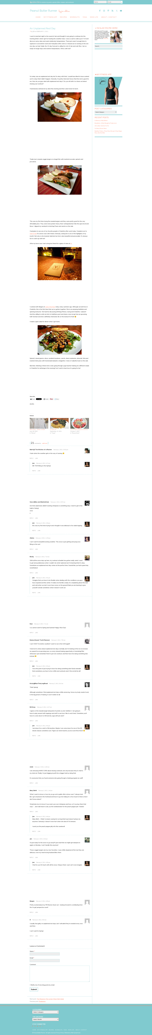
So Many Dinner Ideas (101, 128)
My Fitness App (50, 17)
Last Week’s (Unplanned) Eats (79, 429)
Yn (71, 243)
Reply (32, 458)
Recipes (63, 17)
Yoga (85, 17)
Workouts (75, 17)
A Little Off (53, 429)
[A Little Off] (59, 423)
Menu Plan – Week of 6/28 (37, 429)
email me (105, 38)
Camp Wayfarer (50, 307)
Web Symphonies (75, 1032)
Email (32, 958)
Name (32, 951)
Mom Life (94, 17)
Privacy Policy (60, 1032)
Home (38, 17)
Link (36, 458)
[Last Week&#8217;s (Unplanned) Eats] (79, 423)
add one (44, 443)
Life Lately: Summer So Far (102, 125)
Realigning (42, 1001)
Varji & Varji (33, 233)
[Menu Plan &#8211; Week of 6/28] (39, 423)
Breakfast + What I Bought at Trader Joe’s (106, 123)
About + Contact (109, 17)
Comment (33, 964)
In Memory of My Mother (101, 120)
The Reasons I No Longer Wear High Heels (50, 999)
